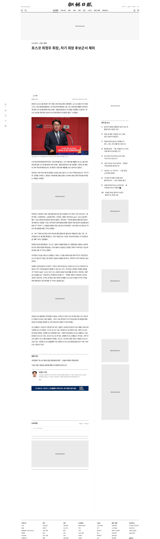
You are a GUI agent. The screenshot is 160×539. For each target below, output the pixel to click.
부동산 (80, 538)
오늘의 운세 (132, 533)
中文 (138, 6)
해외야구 (99, 530)
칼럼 (22, 528)
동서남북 (23, 535)
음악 (118, 530)
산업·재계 (43, 43)
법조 (64, 530)
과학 (79, 530)
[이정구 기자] (34, 374)
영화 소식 (114, 530)
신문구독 (124, 6)
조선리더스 (132, 523)
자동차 (80, 535)
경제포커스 (24, 538)
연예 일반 (114, 525)
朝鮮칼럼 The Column (27, 530)
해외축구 (99, 535)
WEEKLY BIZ (81, 525)
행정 (44, 538)
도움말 (80, 423)
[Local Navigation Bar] (22, 10)
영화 (115, 538)
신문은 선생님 (132, 530)
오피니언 (23, 523)
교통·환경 (66, 538)
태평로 (23, 533)
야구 (98, 528)
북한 (44, 533)
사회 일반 (65, 525)
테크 (79, 528)
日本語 (133, 6)
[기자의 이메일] (40, 380)
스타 (113, 528)
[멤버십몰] (60, 388)
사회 (64, 523)
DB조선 (131, 538)
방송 (116, 528)
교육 (64, 533)
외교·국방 (45, 535)
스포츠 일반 (100, 525)
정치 (44, 523)
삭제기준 (86, 423)
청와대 (44, 528)
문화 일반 (114, 535)
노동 (64, 535)
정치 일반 (45, 525)
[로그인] (138, 10)
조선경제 (34, 43)
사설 (22, 525)
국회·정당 (45, 530)
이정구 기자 (34, 99)
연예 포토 (114, 533)
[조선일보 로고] (80, 4)
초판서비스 (132, 528)
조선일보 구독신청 (134, 525)
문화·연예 (114, 523)
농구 (98, 538)
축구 (98, 533)
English (129, 6)
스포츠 (98, 523)
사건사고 (65, 528)
